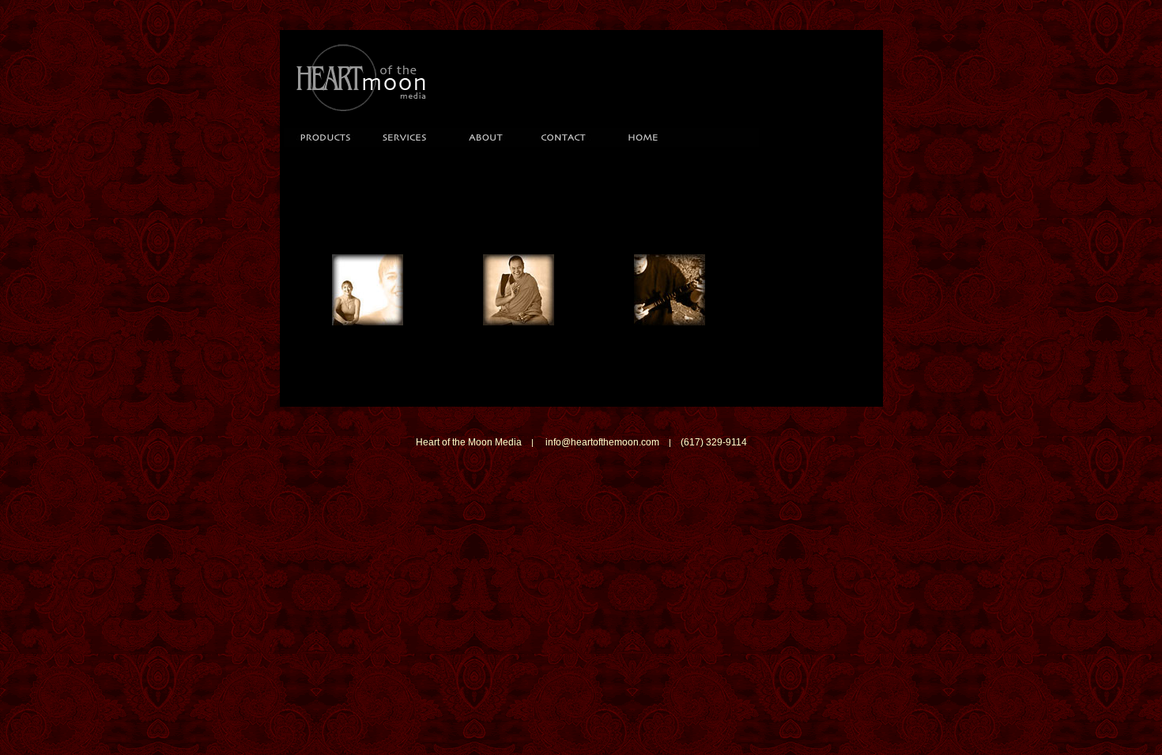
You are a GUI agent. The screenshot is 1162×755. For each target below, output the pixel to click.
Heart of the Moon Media (469, 442)
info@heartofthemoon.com (602, 442)
